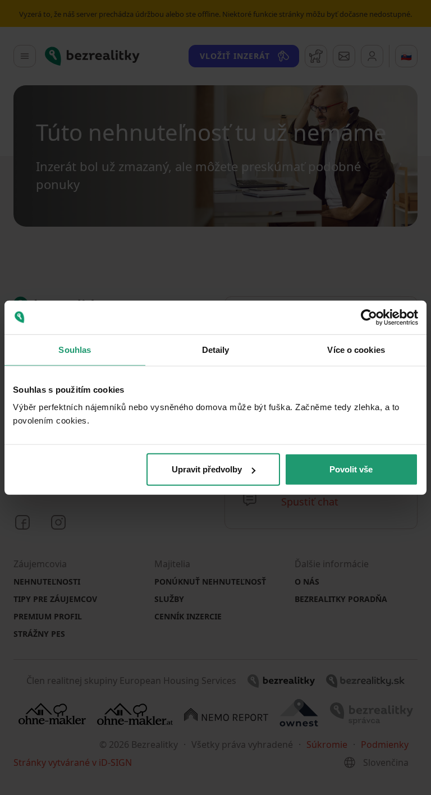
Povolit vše (351, 469)
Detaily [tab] (216, 349)
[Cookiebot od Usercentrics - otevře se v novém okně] (369, 317)
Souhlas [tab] (74, 349)
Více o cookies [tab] (355, 349)
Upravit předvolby (207, 469)
